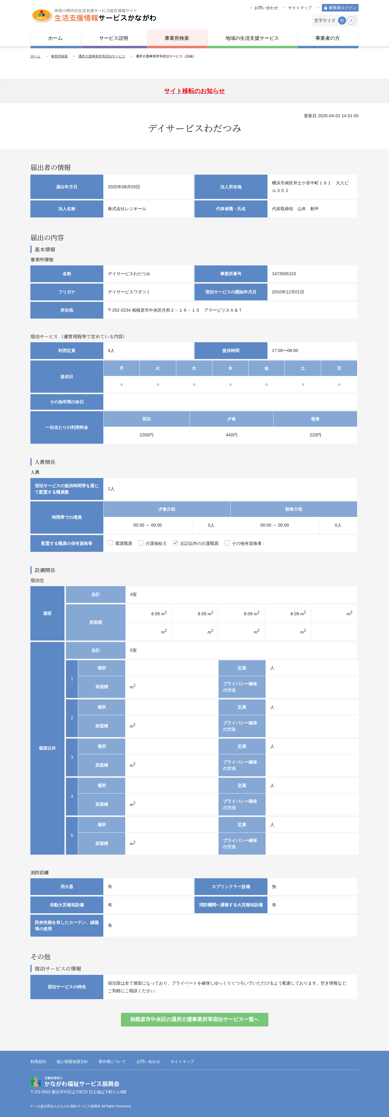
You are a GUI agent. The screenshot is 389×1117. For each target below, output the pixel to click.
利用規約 (38, 1062)
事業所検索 (59, 56)
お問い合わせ (266, 8)
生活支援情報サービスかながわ (93, 15)
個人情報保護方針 (72, 1062)
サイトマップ (300, 8)
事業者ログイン (342, 8)
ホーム (35, 56)
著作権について (112, 1062)
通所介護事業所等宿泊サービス (101, 56)
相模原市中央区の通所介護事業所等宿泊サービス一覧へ (194, 1019)
